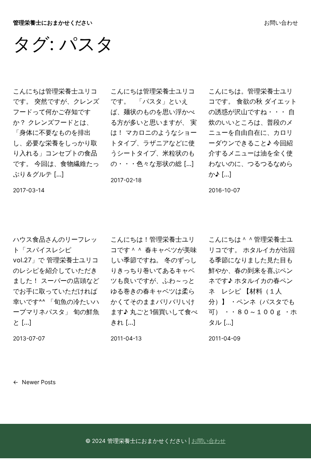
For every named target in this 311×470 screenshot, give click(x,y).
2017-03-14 (29, 190)
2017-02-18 (126, 180)
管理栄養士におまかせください (52, 22)
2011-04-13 (126, 338)
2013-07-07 (29, 338)
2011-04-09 (225, 338)
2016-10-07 (224, 190)
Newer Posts (34, 382)
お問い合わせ (209, 441)
